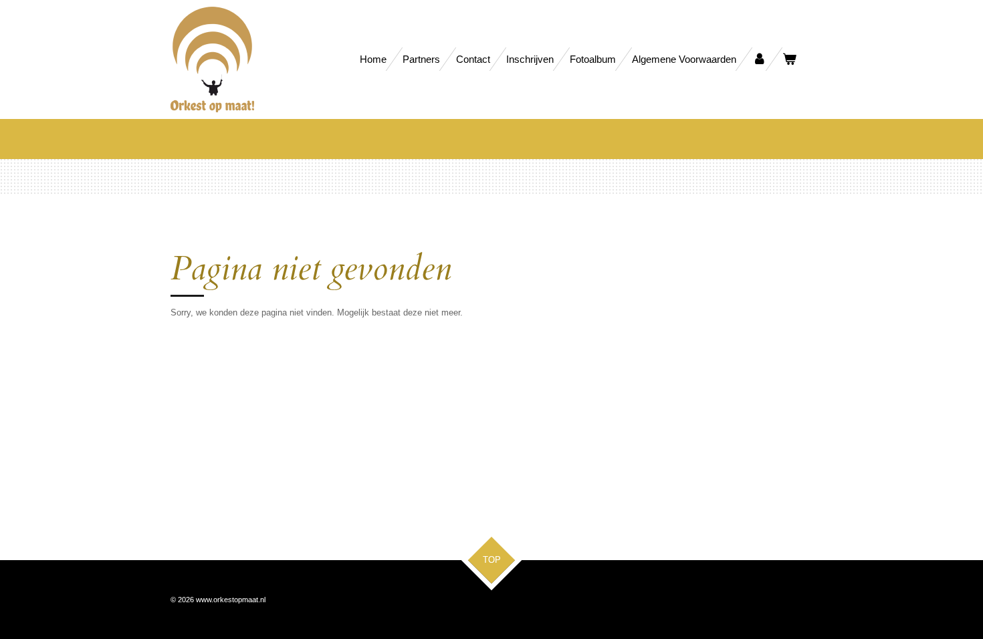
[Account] (759, 59)
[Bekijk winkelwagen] (789, 59)
